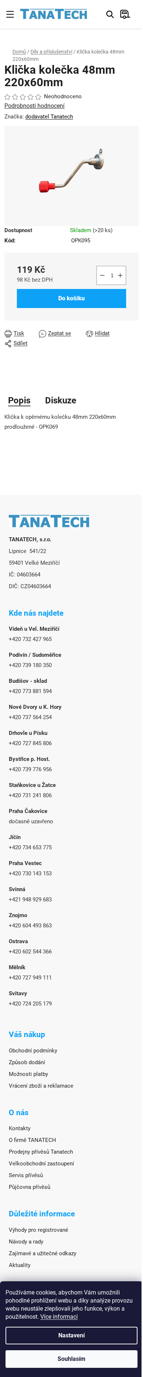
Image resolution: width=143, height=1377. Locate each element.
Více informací (59, 1316)
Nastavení (71, 1335)
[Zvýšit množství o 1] (120, 275)
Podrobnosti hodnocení (34, 105)
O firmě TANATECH (32, 1140)
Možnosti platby (28, 1074)
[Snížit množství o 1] (102, 275)
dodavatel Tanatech (49, 116)
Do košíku (71, 298)
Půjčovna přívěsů (29, 1187)
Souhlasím (71, 1358)
